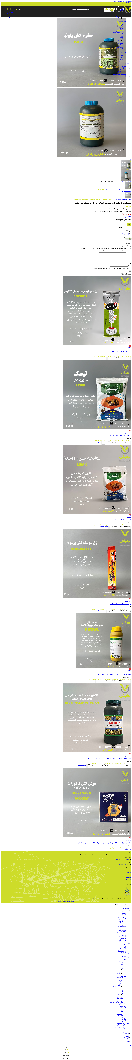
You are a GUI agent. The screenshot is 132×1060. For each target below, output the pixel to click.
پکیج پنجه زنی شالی (121, 71)
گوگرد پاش (120, 24)
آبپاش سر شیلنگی (119, 55)
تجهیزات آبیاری (122, 53)
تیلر (122, 38)
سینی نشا (124, 66)
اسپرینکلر (121, 56)
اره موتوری (120, 26)
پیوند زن (118, 18)
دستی (119, 14)
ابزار (125, 3)
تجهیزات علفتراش (116, 32)
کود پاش (121, 45)
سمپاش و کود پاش (121, 41)
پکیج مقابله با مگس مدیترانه (119, 74)
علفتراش (121, 29)
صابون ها (124, 0)
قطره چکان (120, 61)
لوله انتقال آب (120, 60)
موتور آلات (123, 21)
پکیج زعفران (123, 75)
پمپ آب (121, 28)
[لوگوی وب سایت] (122, 13)
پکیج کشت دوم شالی (121, 72)
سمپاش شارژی (119, 43)
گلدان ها (124, 67)
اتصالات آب (120, 58)
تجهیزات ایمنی (123, 52)
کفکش (121, 34)
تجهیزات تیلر (117, 40)
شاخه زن (118, 19)
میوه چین (118, 17)
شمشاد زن (118, 16)
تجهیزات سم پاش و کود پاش (116, 48)
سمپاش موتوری (119, 47)
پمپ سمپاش (120, 22)
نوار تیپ (121, 59)
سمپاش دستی (120, 44)
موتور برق (121, 25)
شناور (122, 36)
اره (122, 5)
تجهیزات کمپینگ (122, 51)
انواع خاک (124, 64)
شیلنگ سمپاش (122, 49)
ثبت (129, 224)
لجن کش (121, 33)
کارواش (121, 37)
